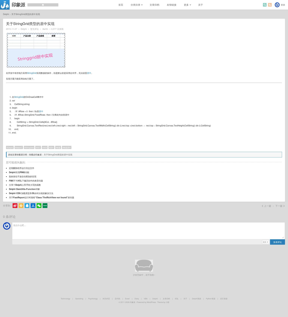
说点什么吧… (19, 225)
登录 (283, 4)
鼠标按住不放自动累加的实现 (22, 176)
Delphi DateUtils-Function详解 (24, 188)
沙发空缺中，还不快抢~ (144, 274)
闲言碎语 (106, 298)
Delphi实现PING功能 (19, 172)
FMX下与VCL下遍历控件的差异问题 (26, 180)
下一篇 (280, 206)
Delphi (24, 28)
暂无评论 (34, 28)
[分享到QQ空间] (21, 205)
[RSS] (270, 5)
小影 (167, 302)
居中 (89, 72)
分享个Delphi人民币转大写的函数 (25, 184)
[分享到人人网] (33, 205)
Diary (137, 298)
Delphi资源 (196, 298)
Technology (65, 298)
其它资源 (223, 298)
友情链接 (171, 4)
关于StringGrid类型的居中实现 (58, 154)
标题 (58, 147)
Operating (79, 298)
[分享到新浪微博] (15, 205)
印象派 (132, 302)
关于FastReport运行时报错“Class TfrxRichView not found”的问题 (41, 197)
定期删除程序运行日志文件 (21, 168)
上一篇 (266, 206)
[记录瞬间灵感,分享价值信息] (29, 5)
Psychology (93, 298)
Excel (127, 298)
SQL (176, 298)
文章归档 (154, 4)
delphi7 (19, 147)
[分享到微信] (39, 205)
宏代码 (117, 298)
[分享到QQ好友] (27, 205)
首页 (120, 4)
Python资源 (210, 298)
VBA (145, 298)
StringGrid (32, 72)
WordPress (151, 302)
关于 (200, 4)
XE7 (38, 147)
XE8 (45, 147)
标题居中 (67, 147)
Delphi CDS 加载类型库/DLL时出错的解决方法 (31, 193)
